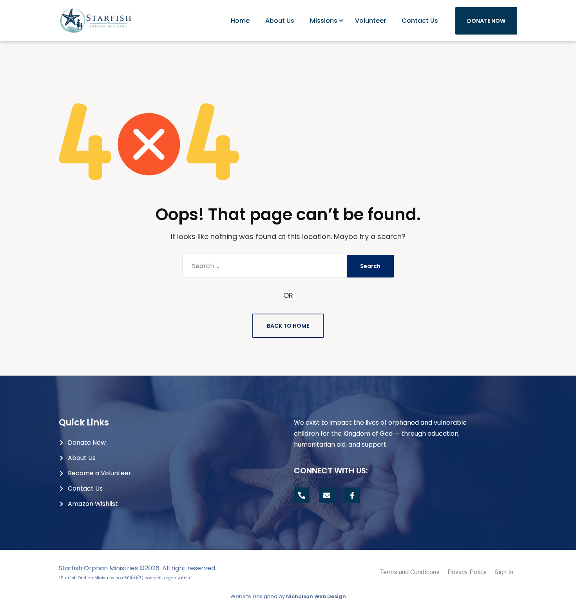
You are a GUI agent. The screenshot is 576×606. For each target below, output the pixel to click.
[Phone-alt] (302, 495)
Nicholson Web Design (316, 596)
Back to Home (288, 326)
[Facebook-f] (352, 495)
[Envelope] (327, 495)
